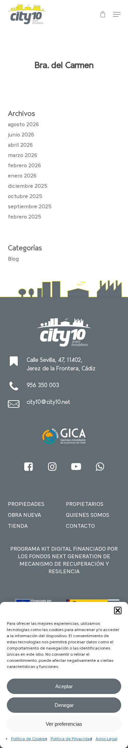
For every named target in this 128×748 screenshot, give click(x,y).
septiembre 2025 (30, 207)
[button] (117, 610)
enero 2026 (22, 176)
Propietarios (84, 504)
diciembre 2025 (27, 186)
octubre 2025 (25, 196)
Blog (13, 259)
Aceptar (64, 686)
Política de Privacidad (71, 739)
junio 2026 (21, 135)
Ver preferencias (64, 724)
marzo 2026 (22, 155)
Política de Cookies (29, 739)
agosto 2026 (23, 125)
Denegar (64, 705)
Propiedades (26, 504)
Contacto (80, 526)
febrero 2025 (24, 217)
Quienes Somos (87, 515)
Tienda (18, 526)
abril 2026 (20, 145)
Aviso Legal (106, 739)
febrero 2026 (24, 166)
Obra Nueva (24, 515)
